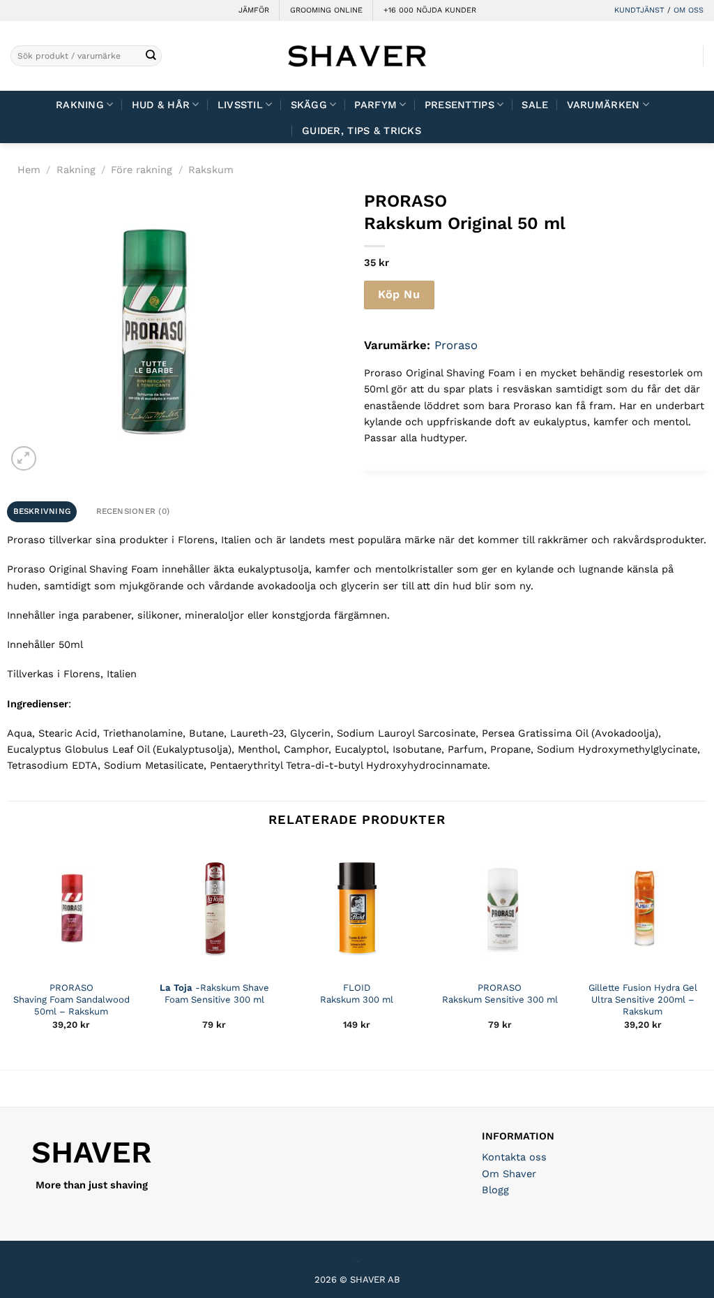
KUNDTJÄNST (639, 10)
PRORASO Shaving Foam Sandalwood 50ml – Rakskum (71, 999)
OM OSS (689, 10)
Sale (535, 104)
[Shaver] (357, 55)
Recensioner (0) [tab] (133, 511)
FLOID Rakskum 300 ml (356, 993)
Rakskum (211, 169)
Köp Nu (399, 294)
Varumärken (603, 104)
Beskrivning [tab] (42, 511)
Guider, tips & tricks (361, 130)
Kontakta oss (514, 1157)
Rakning (80, 104)
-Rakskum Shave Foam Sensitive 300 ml (214, 993)
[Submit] (150, 56)
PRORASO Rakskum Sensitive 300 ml (500, 993)
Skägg (309, 104)
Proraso (456, 345)
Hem (28, 169)
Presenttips (459, 104)
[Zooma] (23, 458)
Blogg (495, 1189)
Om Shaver (509, 1173)
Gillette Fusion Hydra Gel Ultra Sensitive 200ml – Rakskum (642, 999)
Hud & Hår (161, 104)
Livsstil (240, 104)
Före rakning (141, 169)
